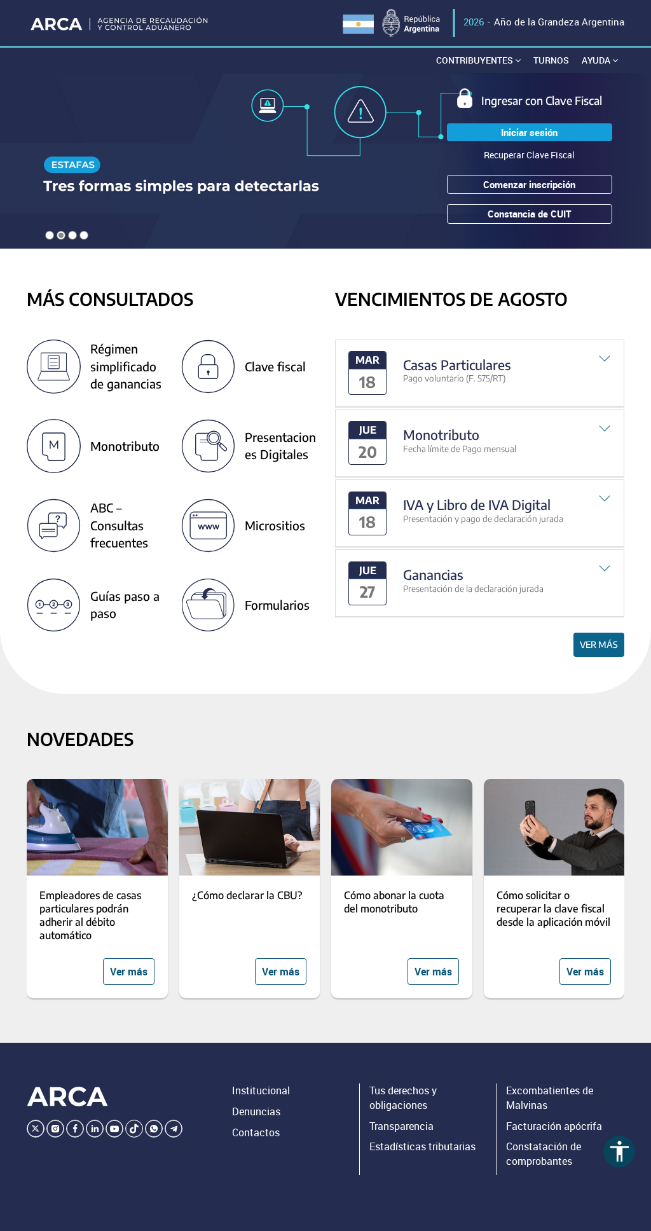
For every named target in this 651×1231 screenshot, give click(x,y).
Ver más (599, 644)
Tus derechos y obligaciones (403, 1097)
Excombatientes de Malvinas (549, 1097)
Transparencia (401, 1126)
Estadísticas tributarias (422, 1146)
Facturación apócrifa (554, 1126)
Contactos (256, 1132)
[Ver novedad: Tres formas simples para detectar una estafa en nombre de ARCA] (325, 161)
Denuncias (256, 1111)
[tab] (480, 373)
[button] (480, 373)
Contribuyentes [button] (475, 60)
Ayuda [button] (597, 60)
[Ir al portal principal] (120, 23)
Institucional (261, 1090)
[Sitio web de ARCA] (67, 1097)
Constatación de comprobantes (543, 1153)
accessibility (619, 1151)
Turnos (551, 60)
